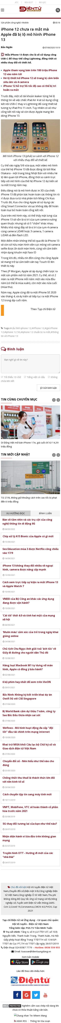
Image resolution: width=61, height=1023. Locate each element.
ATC (16, 2)
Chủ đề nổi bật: (18, 887)
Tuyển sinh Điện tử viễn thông (32, 902)
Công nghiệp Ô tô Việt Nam (32, 894)
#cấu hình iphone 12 (20, 328)
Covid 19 (15, 906)
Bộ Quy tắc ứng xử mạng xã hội (34, 898)
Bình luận (45, 513)
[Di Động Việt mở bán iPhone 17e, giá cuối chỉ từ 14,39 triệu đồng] (30, 426)
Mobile (25, 22)
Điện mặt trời (31, 891)
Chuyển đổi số (16, 891)
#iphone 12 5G (12, 332)
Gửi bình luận (50, 387)
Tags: (7, 328)
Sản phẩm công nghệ (10, 22)
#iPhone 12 (38, 328)
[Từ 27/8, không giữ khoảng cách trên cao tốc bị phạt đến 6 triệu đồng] (30, 482)
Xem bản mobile (30, 956)
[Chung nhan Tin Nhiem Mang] (30, 1015)
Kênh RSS (21, 1021)
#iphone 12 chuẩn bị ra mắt (35, 332)
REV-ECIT (29, 2)
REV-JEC (42, 2)
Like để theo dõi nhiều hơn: (30, 971)
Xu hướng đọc (15, 513)
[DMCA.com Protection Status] (11, 1005)
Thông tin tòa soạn (40, 1021)
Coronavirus (27, 906)
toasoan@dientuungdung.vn (36, 951)
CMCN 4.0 (39, 906)
